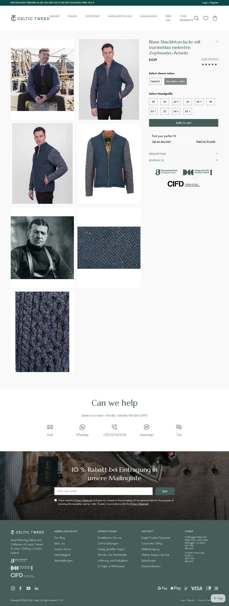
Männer (54, 16)
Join (165, 491)
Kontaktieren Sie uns (110, 538)
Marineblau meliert (175, 81)
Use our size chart (161, 141)
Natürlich (155, 81)
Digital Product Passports (155, 538)
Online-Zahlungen (108, 543)
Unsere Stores (62, 549)
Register (214, 2)
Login (205, 2)
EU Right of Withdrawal (111, 566)
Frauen (72, 16)
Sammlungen (148, 16)
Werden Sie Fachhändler (112, 555)
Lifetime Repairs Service (155, 555)
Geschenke (93, 16)
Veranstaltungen (63, 561)
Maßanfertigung (120, 16)
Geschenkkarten (150, 566)
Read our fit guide (205, 141)
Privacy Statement (83, 500)
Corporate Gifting (151, 543)
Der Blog (59, 538)
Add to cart (183, 123)
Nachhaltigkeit (62, 555)
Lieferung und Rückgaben (113, 561)
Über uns (168, 18)
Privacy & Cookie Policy (207, 600)
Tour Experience (186, 18)
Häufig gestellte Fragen (111, 549)
